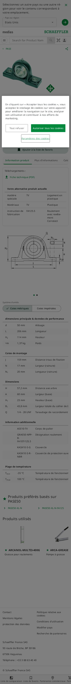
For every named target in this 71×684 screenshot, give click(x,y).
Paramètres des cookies (35, 138)
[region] (35, 121)
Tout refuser (17, 128)
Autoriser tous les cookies (48, 128)
